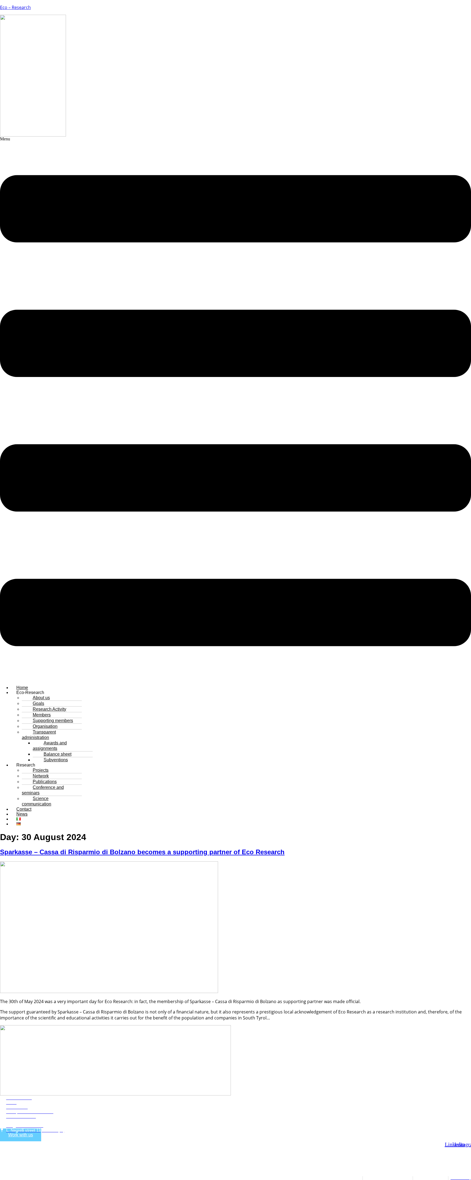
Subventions (56, 760)
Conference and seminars (43, 790)
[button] (235, 409)
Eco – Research (15, 7)
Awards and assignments (50, 746)
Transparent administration (39, 735)
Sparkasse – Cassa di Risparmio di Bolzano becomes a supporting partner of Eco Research (142, 852)
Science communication (36, 801)
